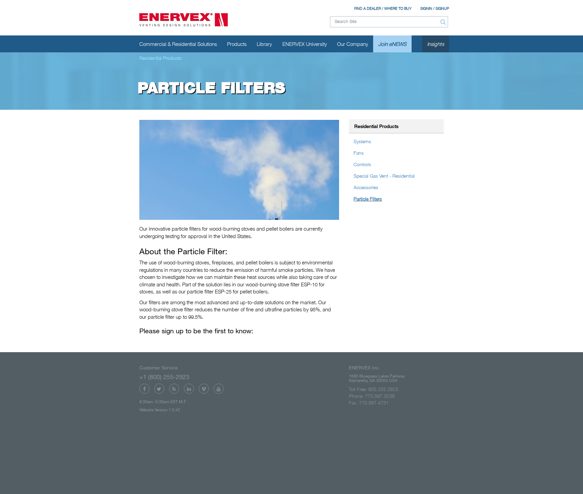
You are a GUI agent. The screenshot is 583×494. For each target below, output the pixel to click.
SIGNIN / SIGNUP (434, 8)
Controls (362, 164)
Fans (359, 153)
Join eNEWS (392, 44)
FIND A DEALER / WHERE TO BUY (383, 8)
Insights (435, 44)
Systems (362, 141)
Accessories (366, 187)
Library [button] (264, 44)
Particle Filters (368, 199)
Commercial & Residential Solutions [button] (178, 44)
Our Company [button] (352, 44)
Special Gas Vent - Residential (384, 176)
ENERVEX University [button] (304, 44)
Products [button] (237, 44)
